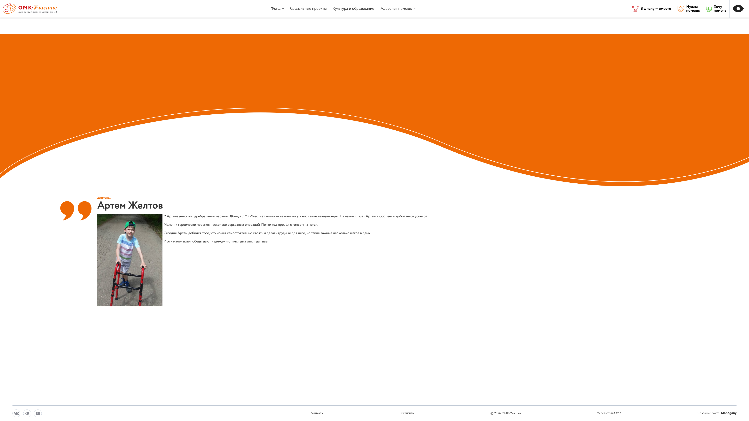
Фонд (275, 8)
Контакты (317, 413)
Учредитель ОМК (609, 413)
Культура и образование (353, 8)
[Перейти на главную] (30, 13)
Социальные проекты (308, 8)
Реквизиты (407, 413)
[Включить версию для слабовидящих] (739, 9)
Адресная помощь (396, 8)
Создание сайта (709, 413)
